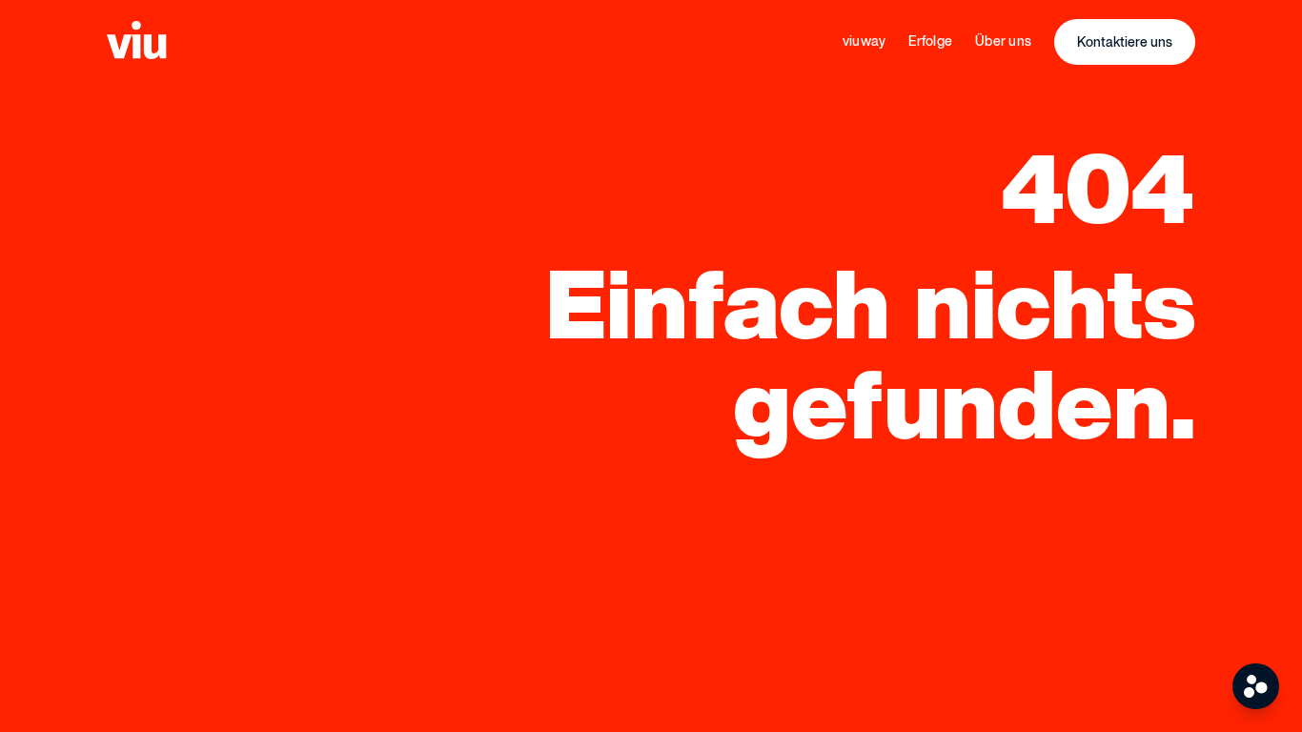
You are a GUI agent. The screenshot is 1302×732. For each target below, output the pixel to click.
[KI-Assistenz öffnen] (1255, 686)
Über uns (1003, 40)
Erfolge (930, 40)
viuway (864, 40)
